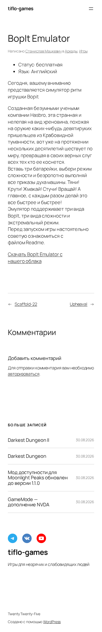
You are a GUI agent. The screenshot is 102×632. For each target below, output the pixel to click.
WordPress (52, 621)
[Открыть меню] (91, 9)
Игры (83, 51)
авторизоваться (23, 374)
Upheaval (78, 304)
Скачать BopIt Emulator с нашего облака (35, 257)
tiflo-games (20, 8)
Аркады (71, 51)
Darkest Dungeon (27, 456)
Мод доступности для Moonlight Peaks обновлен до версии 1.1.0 (38, 478)
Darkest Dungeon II (28, 440)
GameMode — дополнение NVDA (28, 502)
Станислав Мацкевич (43, 51)
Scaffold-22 (26, 304)
